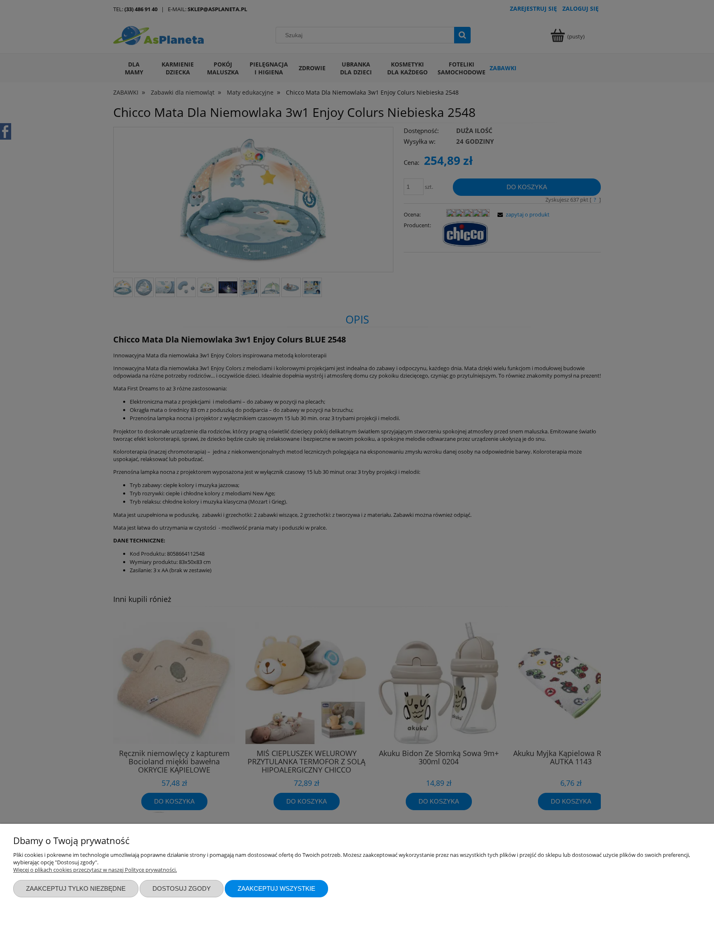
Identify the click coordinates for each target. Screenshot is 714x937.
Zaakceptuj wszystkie (276, 888)
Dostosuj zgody (181, 888)
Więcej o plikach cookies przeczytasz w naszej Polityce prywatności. (95, 869)
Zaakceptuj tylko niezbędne (76, 888)
